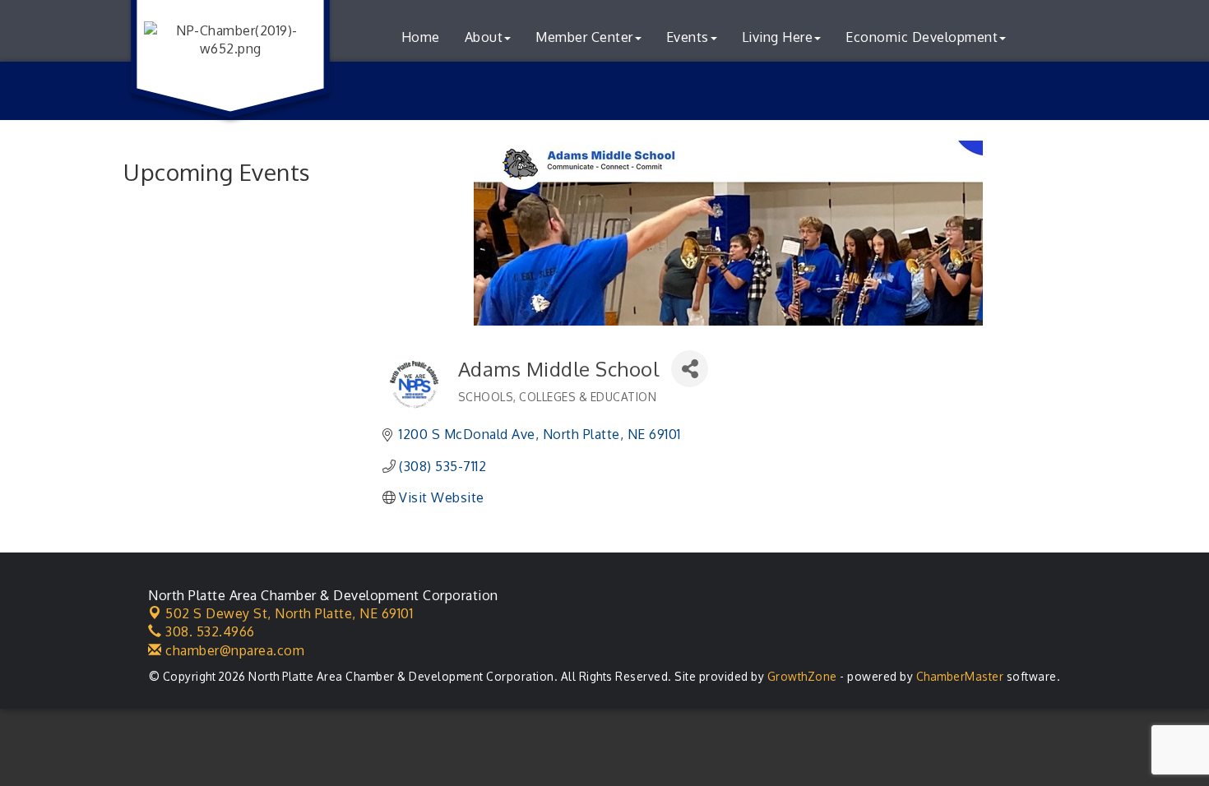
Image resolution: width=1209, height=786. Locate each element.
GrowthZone (802, 676)
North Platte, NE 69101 (289, 613)
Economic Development (921, 37)
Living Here (777, 37)
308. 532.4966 (208, 631)
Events (687, 37)
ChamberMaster (960, 676)
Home (420, 37)
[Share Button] (689, 368)
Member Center (584, 37)
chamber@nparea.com (233, 650)
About (484, 37)
